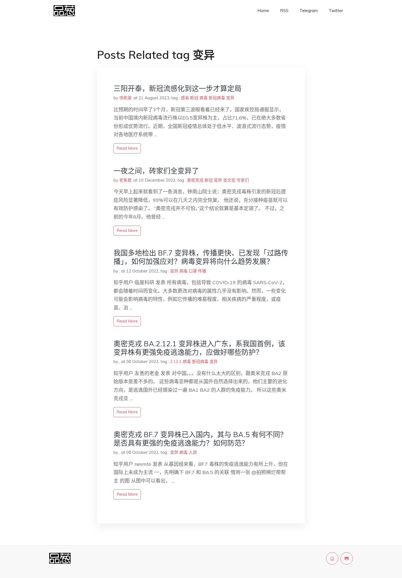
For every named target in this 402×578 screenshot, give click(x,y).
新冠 (194, 97)
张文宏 (229, 180)
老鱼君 (125, 180)
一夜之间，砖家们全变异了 (156, 170)
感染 (185, 97)
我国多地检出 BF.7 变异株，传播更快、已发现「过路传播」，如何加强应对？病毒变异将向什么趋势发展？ (200, 257)
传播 (202, 271)
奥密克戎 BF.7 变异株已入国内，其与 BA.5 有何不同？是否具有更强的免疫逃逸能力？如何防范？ (200, 439)
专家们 (243, 180)
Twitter (336, 10)
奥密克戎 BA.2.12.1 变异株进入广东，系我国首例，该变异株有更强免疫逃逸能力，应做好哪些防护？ (199, 348)
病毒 (203, 97)
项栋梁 (125, 97)
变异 (230, 97)
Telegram (308, 10)
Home (263, 10)
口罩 (193, 271)
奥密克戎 (195, 180)
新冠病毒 (217, 97)
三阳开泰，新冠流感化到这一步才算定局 (177, 88)
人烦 (193, 452)
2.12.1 (176, 361)
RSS (284, 10)
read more (127, 148)
